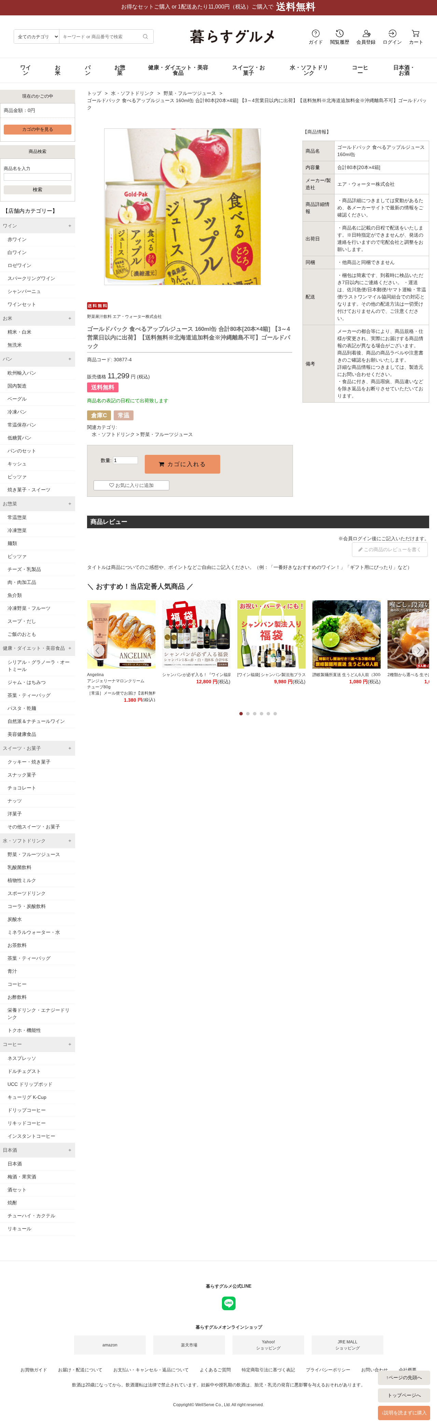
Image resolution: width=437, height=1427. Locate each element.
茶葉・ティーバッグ (29, 695)
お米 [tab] (7, 318)
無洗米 (15, 345)
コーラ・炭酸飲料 (27, 906)
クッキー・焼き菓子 (29, 762)
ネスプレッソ (22, 1058)
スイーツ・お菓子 (248, 70)
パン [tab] (7, 359)
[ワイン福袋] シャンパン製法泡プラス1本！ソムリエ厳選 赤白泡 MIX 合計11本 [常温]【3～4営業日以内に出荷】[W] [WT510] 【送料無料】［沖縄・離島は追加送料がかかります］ (271, 674)
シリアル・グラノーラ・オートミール (39, 665)
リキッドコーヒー (27, 1123)
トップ (94, 93)
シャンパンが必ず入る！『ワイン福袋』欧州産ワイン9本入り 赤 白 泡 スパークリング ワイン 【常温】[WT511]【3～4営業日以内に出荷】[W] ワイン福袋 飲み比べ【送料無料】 (196, 674)
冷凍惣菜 (17, 530)
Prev (98, 651)
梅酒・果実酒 (22, 1176)
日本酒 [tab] (10, 1150)
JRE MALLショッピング (347, 1345)
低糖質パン (19, 437)
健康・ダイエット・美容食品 (178, 70)
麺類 (12, 543)
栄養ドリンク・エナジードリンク (39, 1013)
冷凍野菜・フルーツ (29, 608)
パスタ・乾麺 (22, 708)
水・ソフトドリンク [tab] (24, 840)
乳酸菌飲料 (19, 867)
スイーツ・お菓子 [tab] (22, 748)
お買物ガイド (33, 1369)
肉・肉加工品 (22, 582)
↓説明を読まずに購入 (404, 1412)
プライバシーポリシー (328, 1369)
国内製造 (17, 386)
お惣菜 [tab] (10, 503)
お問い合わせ (374, 1369)
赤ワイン (17, 239)
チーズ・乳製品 (24, 569)
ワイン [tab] (10, 225)
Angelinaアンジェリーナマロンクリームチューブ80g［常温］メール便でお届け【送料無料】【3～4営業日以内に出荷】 (121, 684)
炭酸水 (15, 919)
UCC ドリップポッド (30, 1084)
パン (87, 70)
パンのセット (22, 450)
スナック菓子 (22, 775)
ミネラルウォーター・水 (34, 932)
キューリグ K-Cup (27, 1097)
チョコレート (22, 788)
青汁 (12, 971)
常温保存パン (22, 425)
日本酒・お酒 (404, 70)
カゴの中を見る (37, 129)
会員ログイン (357, 538)
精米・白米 (19, 332)
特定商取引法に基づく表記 (268, 1369)
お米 (57, 70)
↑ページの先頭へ (404, 1377)
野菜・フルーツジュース (34, 854)
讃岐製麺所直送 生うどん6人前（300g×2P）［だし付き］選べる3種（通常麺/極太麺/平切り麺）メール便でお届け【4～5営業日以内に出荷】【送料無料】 (346, 674)
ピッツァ (17, 476)
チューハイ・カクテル (31, 1215)
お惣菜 (119, 70)
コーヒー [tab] (12, 1044)
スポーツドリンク (27, 893)
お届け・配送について (80, 1369)
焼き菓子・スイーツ (29, 489)
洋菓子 (15, 813)
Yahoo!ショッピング (268, 1345)
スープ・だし (22, 621)
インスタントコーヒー (31, 1136)
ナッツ (15, 800)
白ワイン (17, 252)
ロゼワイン (19, 265)
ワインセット (22, 304)
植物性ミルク (22, 880)
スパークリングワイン (31, 278)
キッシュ (17, 463)
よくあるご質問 (215, 1369)
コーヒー (360, 70)
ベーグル (17, 399)
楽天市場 (189, 1345)
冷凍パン (17, 412)
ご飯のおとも (22, 634)
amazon (109, 1345)
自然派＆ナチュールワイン (36, 721)
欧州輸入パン (22, 373)
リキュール (19, 1228)
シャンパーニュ (24, 291)
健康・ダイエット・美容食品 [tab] (34, 648)
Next (418, 651)
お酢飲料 (17, 997)
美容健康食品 (22, 734)
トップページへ (404, 1395)
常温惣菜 (17, 517)
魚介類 (15, 595)
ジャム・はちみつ (27, 682)
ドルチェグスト (24, 1071)
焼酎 (12, 1202)
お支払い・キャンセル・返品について (151, 1369)
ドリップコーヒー (27, 1110)
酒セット (17, 1189)
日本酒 (15, 1163)
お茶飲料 (17, 945)
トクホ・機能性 (24, 1030)
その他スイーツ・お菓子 (34, 826)
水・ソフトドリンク (309, 70)
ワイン (25, 70)
